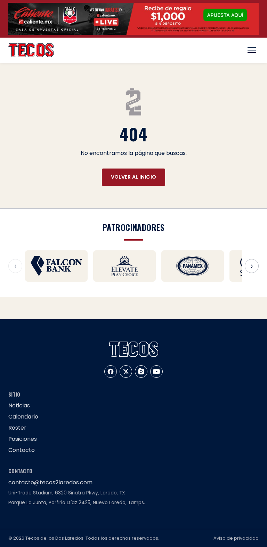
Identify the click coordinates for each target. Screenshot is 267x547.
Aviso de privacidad (236, 538)
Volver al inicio (133, 176)
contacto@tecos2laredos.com (50, 482)
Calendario (23, 417)
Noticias (19, 405)
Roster (17, 428)
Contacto (21, 450)
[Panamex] (192, 266)
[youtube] (156, 371)
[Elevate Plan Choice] (124, 266)
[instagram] (141, 371)
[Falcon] (56, 266)
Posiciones (22, 439)
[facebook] (110, 371)
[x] (126, 371)
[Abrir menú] (252, 50)
